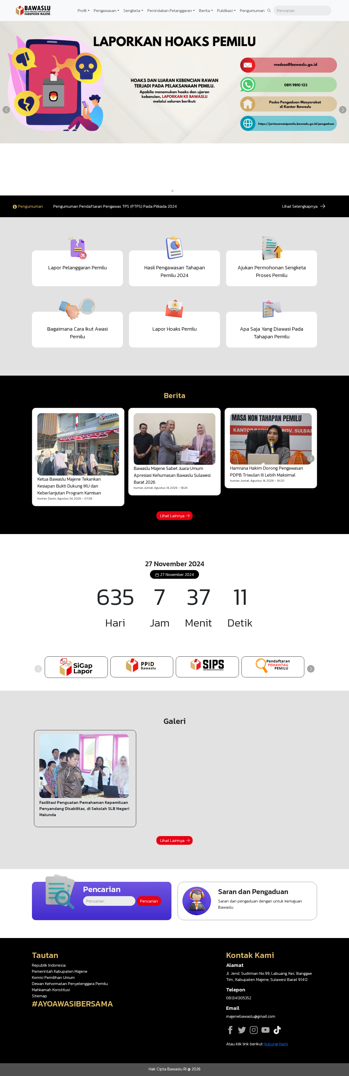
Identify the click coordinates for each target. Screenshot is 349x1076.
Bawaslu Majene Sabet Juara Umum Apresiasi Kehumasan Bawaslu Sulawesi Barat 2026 (172, 475)
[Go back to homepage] (33, 10)
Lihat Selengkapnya (300, 206)
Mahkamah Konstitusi (51, 990)
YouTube (265, 1030)
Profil (82, 10)
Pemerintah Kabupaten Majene (59, 971)
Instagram (254, 1030)
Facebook (230, 1030)
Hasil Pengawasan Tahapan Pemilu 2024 (174, 271)
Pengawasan (105, 10)
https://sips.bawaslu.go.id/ (207, 666)
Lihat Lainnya (172, 516)
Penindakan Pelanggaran (169, 10)
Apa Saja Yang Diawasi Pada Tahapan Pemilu (271, 332)
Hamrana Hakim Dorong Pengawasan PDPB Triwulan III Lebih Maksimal (266, 471)
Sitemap (39, 996)
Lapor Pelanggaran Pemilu (77, 267)
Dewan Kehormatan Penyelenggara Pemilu (70, 983)
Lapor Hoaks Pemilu (175, 329)
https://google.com (273, 666)
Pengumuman (252, 10)
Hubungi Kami (276, 1044)
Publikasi (225, 10)
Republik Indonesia (49, 965)
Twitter (242, 1030)
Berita (204, 10)
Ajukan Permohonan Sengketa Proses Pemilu (272, 271)
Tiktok (277, 1030)
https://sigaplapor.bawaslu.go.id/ (76, 667)
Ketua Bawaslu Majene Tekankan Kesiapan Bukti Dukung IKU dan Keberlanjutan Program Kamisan (69, 486)
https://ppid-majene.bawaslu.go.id (141, 666)
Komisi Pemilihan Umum (53, 977)
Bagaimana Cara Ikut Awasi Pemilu (77, 332)
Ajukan (247, 901)
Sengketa (131, 10)
